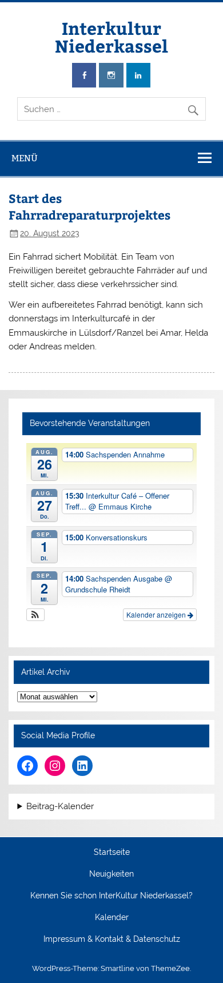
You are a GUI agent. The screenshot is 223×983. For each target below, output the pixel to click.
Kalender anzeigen (157, 614)
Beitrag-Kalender (60, 806)
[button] (36, 614)
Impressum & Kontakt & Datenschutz (111, 940)
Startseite (112, 853)
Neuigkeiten (111, 874)
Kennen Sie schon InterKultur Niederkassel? (111, 896)
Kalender (112, 918)
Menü (24, 158)
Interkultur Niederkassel (111, 36)
